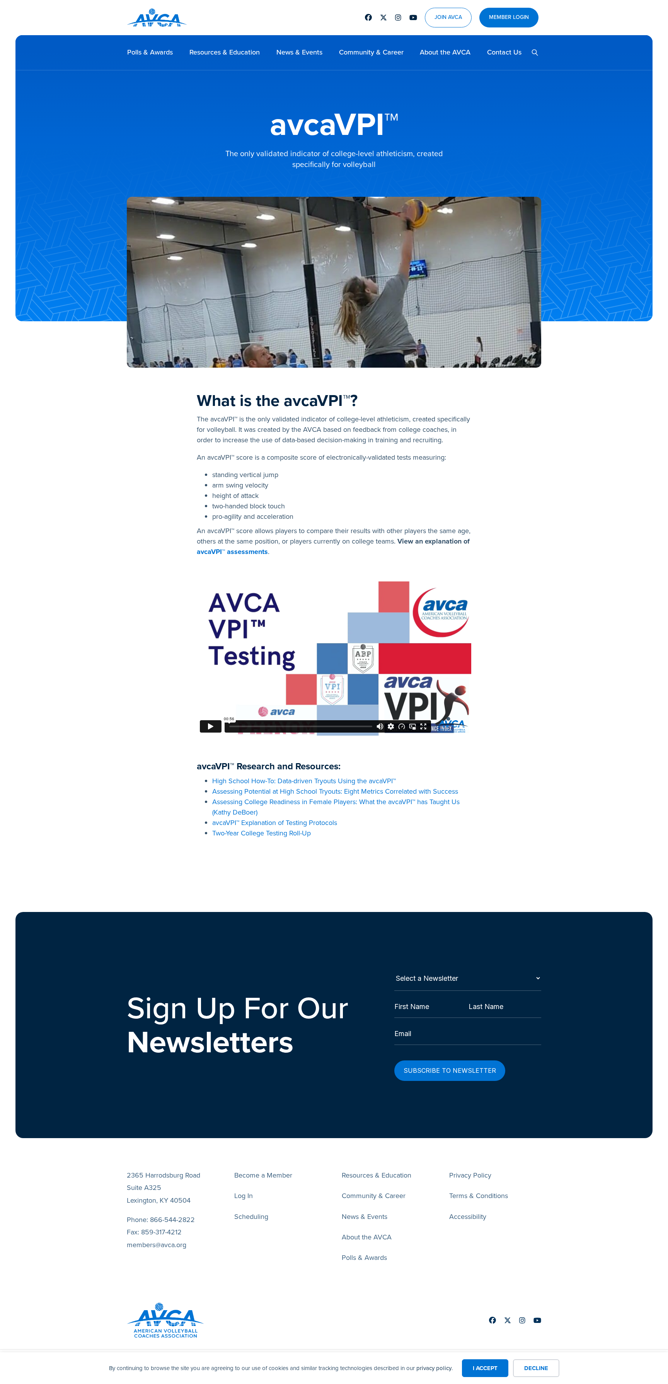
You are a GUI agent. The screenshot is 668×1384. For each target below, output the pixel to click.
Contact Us (504, 52)
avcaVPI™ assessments (232, 552)
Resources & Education (224, 52)
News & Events (299, 52)
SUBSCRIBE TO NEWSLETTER (450, 1070)
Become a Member (263, 1175)
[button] (532, 52)
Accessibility (467, 1217)
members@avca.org (156, 1245)
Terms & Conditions (478, 1196)
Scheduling (251, 1217)
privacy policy (434, 1368)
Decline (536, 1368)
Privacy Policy (470, 1175)
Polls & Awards (150, 52)
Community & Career (371, 52)
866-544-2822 (172, 1220)
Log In (243, 1196)
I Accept (485, 1368)
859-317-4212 (161, 1232)
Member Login (509, 17)
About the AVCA (445, 52)
